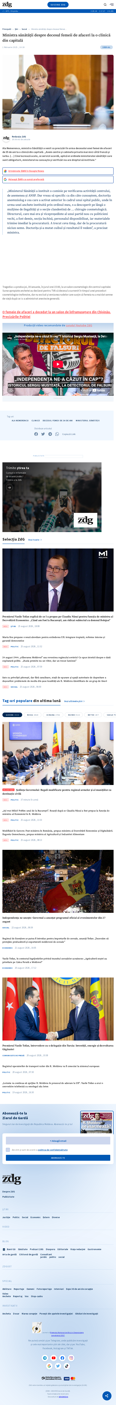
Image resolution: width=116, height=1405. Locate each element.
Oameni (30, 1289)
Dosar (16, 1313)
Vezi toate (34, 539)
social (61, 1257)
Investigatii (9, 1305)
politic (52, 1257)
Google (49, 1366)
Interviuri (59, 1289)
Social (24, 29)
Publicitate (8, 1196)
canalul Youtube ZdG (79, 325)
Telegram (45, 1358)
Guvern (12, 715)
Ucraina (53, 715)
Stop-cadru (37, 1296)
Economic (7, 948)
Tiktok (67, 1366)
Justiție (6, 1217)
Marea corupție (29, 1313)
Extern (46, 1217)
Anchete (6, 1296)
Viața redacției (77, 1249)
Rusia (32, 715)
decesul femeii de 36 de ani (58, 420)
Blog (5, 1241)
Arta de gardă (9, 1254)
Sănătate (23, 1249)
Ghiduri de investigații (86, 1313)
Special (7, 1281)
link (9, 487)
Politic (15, 647)
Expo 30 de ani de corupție (79, 1289)
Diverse (56, 1217)
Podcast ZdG (36, 1249)
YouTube (53, 1358)
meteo (93, 715)
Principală (6, 29)
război (74, 715)
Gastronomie (94, 1249)
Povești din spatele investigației (56, 1313)
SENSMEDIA (63, 1397)
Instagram (71, 1358)
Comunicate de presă (13, 1055)
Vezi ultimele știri (73, 701)
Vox (27, 1296)
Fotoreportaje (44, 1289)
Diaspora (50, 1249)
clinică (36, 420)
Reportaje (19, 1289)
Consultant (46, 1254)
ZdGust (7, 1266)
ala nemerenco (20, 420)
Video (5, 1226)
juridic (43, 1257)
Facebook (62, 1358)
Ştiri (16, 29)
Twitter (58, 1366)
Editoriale (63, 1249)
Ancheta (6, 1313)
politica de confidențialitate (53, 1149)
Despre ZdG (8, 1191)
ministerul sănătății (88, 420)
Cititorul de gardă (28, 1254)
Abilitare (6, 1289)
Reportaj (17, 1296)
